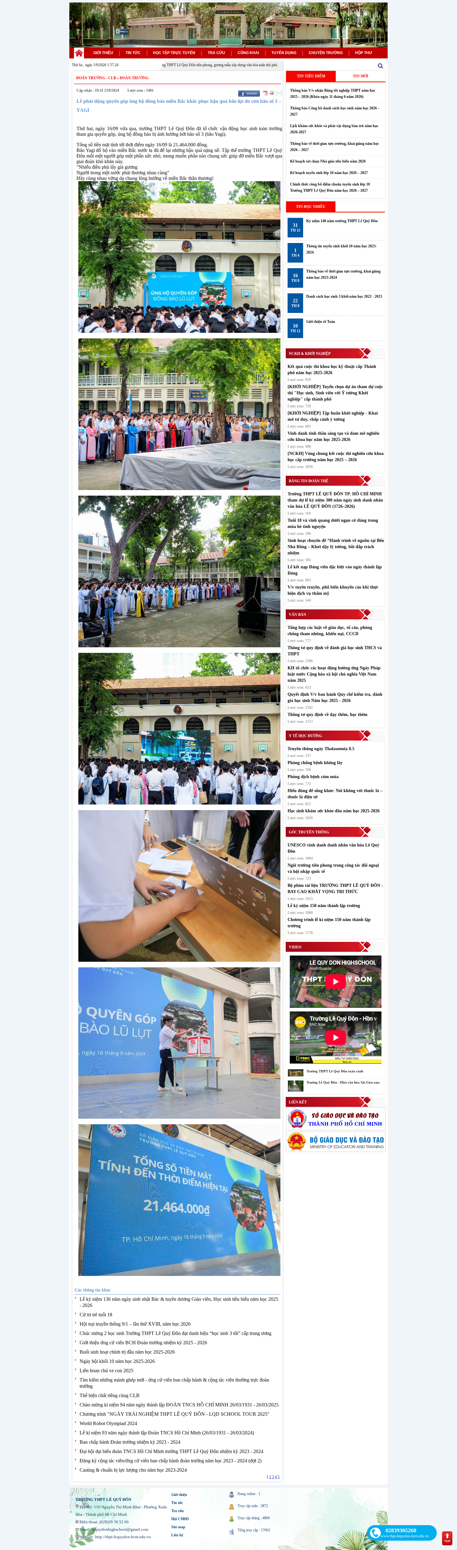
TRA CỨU (216, 53)
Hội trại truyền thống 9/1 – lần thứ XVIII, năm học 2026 (135, 1324)
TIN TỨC (133, 53)
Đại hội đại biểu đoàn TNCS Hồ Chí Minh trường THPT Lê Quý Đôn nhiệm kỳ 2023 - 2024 (171, 1451)
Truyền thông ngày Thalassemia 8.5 (321, 748)
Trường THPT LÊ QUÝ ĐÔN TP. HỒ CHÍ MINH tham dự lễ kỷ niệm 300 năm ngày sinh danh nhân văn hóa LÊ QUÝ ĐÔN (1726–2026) (335, 500)
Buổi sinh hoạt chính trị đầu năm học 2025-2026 (127, 1352)
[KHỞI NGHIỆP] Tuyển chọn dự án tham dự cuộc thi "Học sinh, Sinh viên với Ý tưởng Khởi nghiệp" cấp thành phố (335, 392)
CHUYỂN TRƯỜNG (326, 53)
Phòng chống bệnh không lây (315, 762)
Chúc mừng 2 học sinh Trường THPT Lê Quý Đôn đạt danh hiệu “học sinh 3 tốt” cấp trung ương (175, 1333)
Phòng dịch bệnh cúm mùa (313, 776)
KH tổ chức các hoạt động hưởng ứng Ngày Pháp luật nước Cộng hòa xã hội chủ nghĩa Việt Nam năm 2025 (334, 674)
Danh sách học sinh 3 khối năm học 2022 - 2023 (344, 296)
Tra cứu (177, 1511)
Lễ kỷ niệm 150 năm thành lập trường (324, 905)
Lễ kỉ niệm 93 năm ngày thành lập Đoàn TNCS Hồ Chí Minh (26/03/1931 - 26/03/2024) (167, 1432)
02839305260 (400, 1530)
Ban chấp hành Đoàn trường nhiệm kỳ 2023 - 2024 (130, 1442)
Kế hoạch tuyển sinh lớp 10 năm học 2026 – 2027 (329, 173)
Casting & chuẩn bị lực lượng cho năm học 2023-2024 (133, 1470)
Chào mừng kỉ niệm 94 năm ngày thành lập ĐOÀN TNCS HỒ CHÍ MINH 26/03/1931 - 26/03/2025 (179, 1404)
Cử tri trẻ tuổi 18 (96, 1314)
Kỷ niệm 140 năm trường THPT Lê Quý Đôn (342, 221)
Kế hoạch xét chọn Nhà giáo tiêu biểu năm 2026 (328, 161)
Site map (178, 1527)
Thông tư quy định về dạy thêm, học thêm (327, 714)
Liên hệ (177, 1535)
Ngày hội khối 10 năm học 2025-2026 (117, 1361)
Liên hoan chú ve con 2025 (106, 1370)
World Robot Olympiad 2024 (108, 1423)
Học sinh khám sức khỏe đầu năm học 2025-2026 (334, 811)
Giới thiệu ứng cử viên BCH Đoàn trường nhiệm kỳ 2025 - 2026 (143, 1342)
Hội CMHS (180, 1519)
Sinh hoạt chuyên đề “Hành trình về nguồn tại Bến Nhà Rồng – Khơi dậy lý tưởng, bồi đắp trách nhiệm (336, 546)
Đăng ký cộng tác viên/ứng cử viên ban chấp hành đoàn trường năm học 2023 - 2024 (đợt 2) (170, 1460)
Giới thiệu (179, 1495)
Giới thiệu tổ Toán (320, 321)
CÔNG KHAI (248, 53)
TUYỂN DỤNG (283, 53)
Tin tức (177, 1503)
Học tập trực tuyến (174, 53)
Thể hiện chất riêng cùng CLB (110, 1395)
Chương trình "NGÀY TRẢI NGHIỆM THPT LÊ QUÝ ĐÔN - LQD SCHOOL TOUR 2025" (175, 1414)
